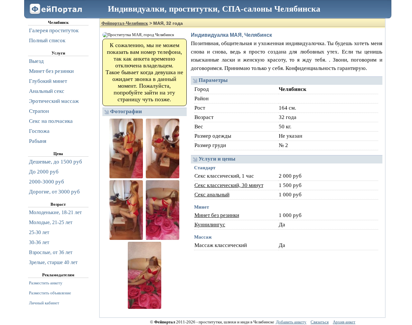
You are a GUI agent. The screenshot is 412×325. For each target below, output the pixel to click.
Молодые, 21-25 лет (50, 222)
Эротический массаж (54, 101)
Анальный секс (46, 91)
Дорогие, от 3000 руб (54, 192)
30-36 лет (39, 242)
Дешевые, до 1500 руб (55, 162)
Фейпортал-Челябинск (124, 23)
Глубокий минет (48, 81)
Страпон (39, 111)
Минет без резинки (216, 215)
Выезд (36, 61)
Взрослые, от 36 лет (50, 252)
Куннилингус (209, 225)
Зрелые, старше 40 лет (53, 262)
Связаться (320, 322)
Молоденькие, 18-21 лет (55, 212)
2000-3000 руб (46, 182)
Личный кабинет (44, 302)
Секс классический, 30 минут (228, 185)
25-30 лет (39, 232)
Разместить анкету (45, 283)
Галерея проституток (54, 30)
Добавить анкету (291, 322)
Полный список (47, 40)
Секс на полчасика (51, 121)
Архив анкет (344, 322)
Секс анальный (211, 195)
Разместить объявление (50, 293)
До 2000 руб (44, 172)
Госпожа (39, 131)
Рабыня (37, 141)
